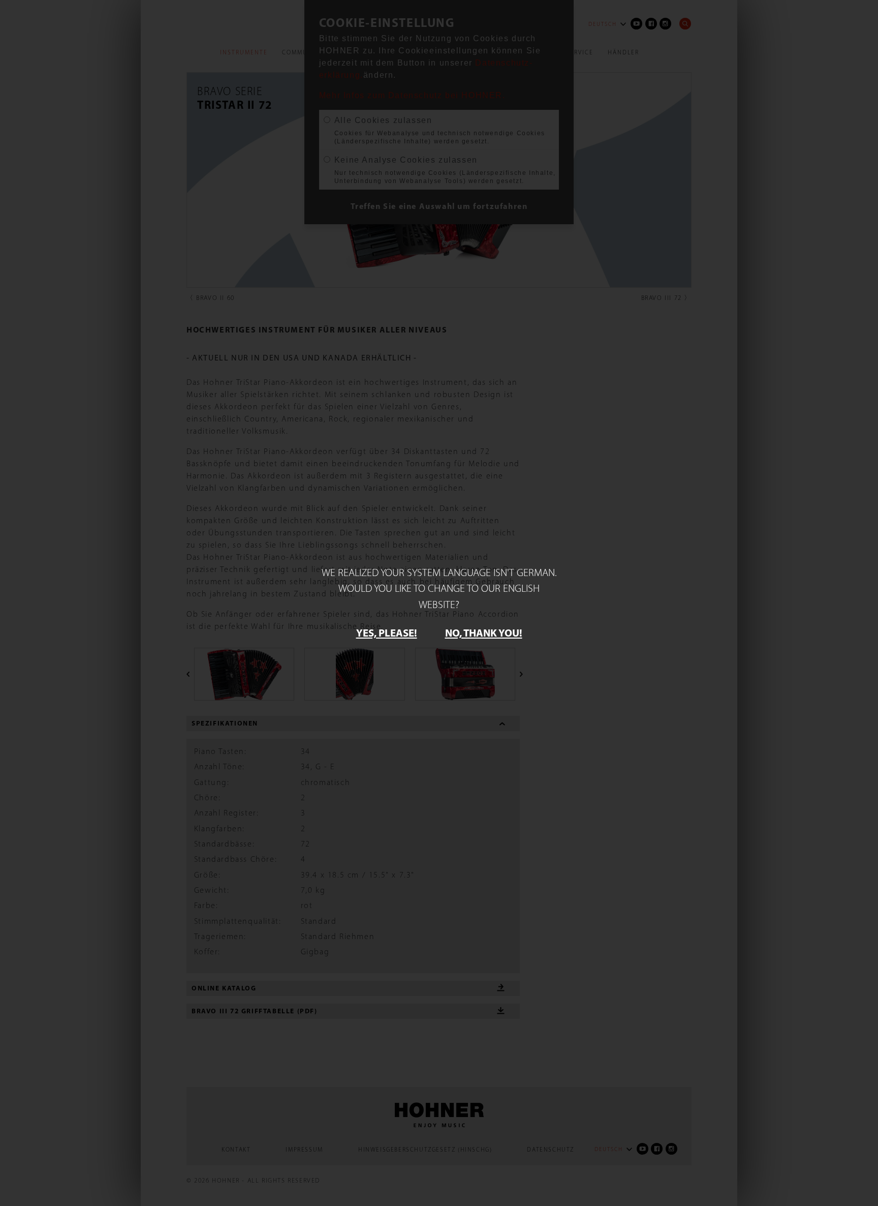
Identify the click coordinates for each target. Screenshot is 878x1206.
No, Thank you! (483, 632)
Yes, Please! (386, 632)
